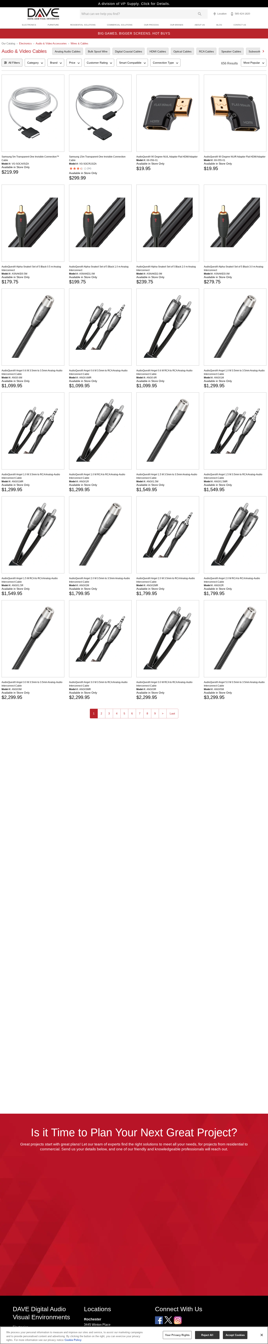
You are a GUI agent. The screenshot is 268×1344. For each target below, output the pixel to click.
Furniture (53, 25)
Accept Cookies (235, 1334)
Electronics (29, 25)
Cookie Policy (73, 1340)
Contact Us (239, 25)
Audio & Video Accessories (51, 43)
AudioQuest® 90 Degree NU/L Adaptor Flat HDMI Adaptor (167, 156)
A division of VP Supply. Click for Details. (134, 4)
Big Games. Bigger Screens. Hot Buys (134, 33)
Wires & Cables (79, 43)
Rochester (92, 1319)
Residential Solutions (83, 25)
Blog (219, 25)
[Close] (261, 1335)
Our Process (151, 25)
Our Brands (176, 25)
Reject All (207, 1334)
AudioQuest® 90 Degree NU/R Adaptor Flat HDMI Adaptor (234, 156)
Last (172, 713)
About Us (200, 25)
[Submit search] (199, 13)
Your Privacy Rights (177, 1334)
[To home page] (43, 14)
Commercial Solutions (119, 25)
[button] (214, 14)
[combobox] (35, 63)
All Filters (14, 62)
